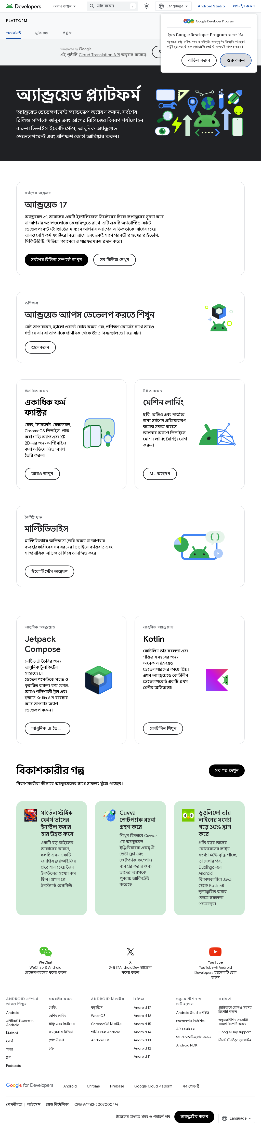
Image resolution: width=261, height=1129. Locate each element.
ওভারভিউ (13, 33)
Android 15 (142, 1024)
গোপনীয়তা (56, 1040)
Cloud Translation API (99, 55)
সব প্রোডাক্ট (190, 1086)
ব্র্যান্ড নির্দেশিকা (57, 1105)
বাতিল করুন (199, 60)
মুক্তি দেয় (41, 33)
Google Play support (234, 1032)
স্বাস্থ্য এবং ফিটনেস (62, 1024)
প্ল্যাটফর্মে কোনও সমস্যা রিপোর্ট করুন (235, 1009)
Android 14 (142, 1032)
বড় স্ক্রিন (96, 1007)
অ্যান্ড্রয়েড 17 (46, 205)
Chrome (93, 1086)
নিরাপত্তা (12, 1033)
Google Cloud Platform (153, 1086)
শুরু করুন (236, 60)
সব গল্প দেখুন (227, 770)
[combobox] (112, 6)
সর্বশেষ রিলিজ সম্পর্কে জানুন (56, 259)
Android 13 (142, 1040)
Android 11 (142, 1056)
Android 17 (142, 1007)
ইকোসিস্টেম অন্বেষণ (49, 571)
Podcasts (13, 1065)
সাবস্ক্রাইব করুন (194, 1116)
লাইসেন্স (34, 1105)
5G (51, 1048)
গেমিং (53, 1007)
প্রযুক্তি (67, 33)
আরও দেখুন (62, 6)
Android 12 (142, 1048)
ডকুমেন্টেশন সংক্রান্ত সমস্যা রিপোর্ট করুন (233, 1021)
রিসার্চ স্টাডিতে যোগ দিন (234, 1040)
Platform (16, 20)
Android (12, 1012)
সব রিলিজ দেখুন (114, 259)
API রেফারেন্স (185, 1029)
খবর (9, 1049)
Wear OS (98, 1015)
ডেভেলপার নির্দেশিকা (190, 1020)
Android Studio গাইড (192, 1012)
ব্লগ (8, 1057)
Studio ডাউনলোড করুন (193, 1037)
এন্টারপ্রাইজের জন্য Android (20, 1022)
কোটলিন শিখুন (163, 728)
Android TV (100, 1040)
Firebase (117, 1086)
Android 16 (142, 1015)
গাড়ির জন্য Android (105, 1032)
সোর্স (9, 1041)
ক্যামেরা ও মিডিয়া (61, 1032)
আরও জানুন (42, 473)
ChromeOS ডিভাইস (106, 1024)
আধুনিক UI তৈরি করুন (50, 728)
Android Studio (211, 6)
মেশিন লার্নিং (57, 1015)
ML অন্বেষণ (160, 473)
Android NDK (186, 1045)
